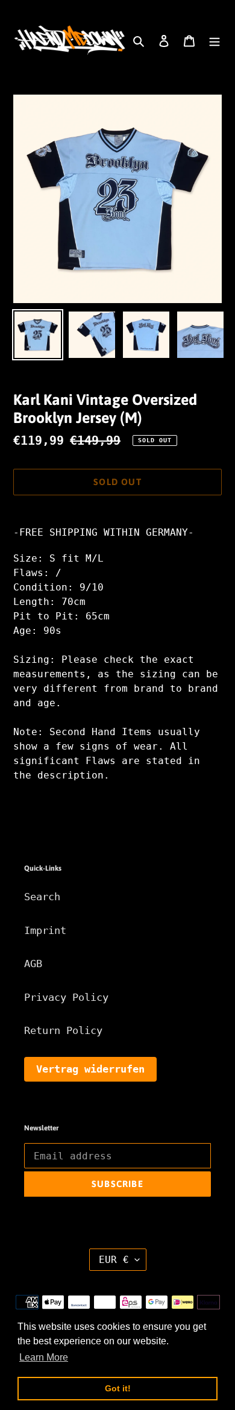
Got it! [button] (118, 1388)
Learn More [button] (43, 1357)
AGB (33, 963)
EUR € (114, 1259)
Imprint (45, 930)
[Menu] (214, 40)
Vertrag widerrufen (90, 1069)
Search (42, 897)
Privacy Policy (66, 997)
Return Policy (63, 1030)
